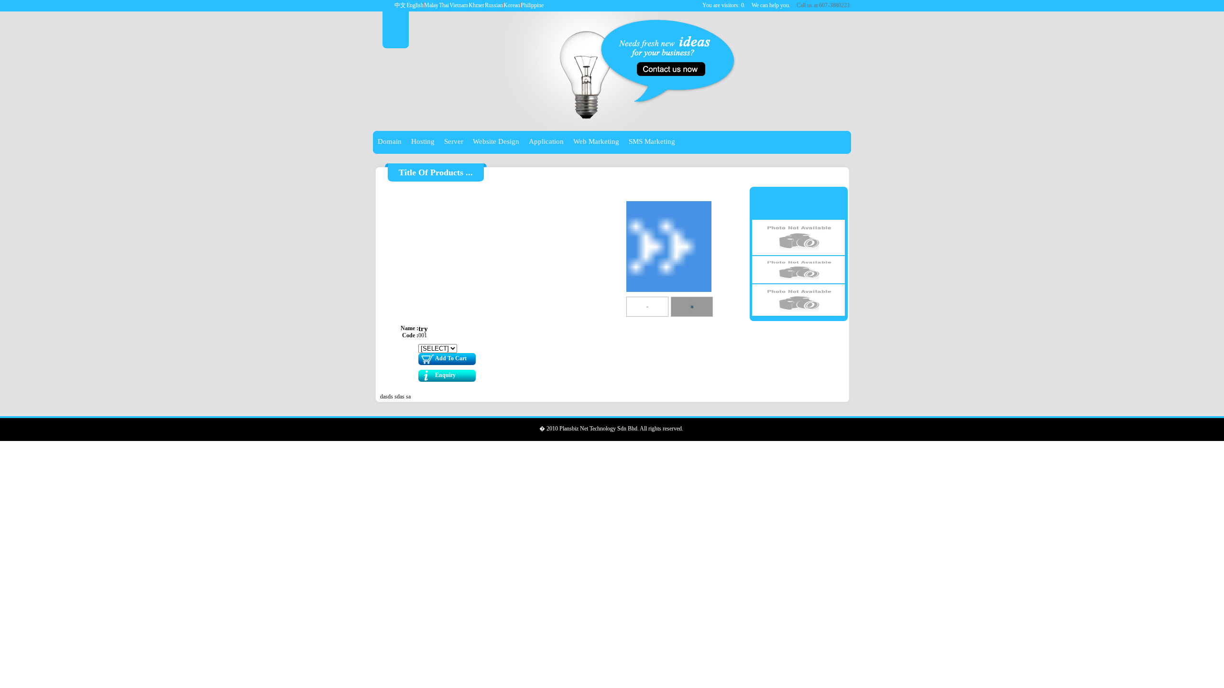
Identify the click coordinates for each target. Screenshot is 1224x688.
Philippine (532, 5)
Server (453, 141)
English (415, 5)
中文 (400, 5)
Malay (431, 5)
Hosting (423, 141)
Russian (494, 5)
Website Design (496, 141)
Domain (390, 141)
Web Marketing (596, 141)
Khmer (476, 5)
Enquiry (445, 375)
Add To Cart (451, 358)
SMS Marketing (652, 141)
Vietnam (458, 5)
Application (546, 141)
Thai (444, 5)
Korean (511, 5)
